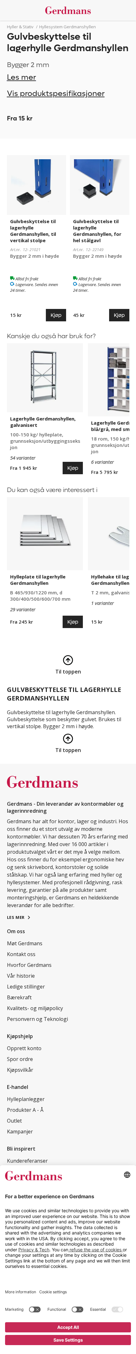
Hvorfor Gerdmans (29, 964)
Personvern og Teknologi (37, 1019)
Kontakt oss (21, 954)
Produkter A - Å (25, 1109)
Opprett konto (24, 1048)
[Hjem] (68, 10)
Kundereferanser (27, 1160)
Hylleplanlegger (26, 1099)
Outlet (14, 1120)
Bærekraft (19, 997)
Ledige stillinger (26, 986)
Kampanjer (20, 1131)
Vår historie (21, 975)
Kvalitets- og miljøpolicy (35, 1008)
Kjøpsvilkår (20, 1069)
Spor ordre (20, 1059)
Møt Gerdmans (24, 943)
